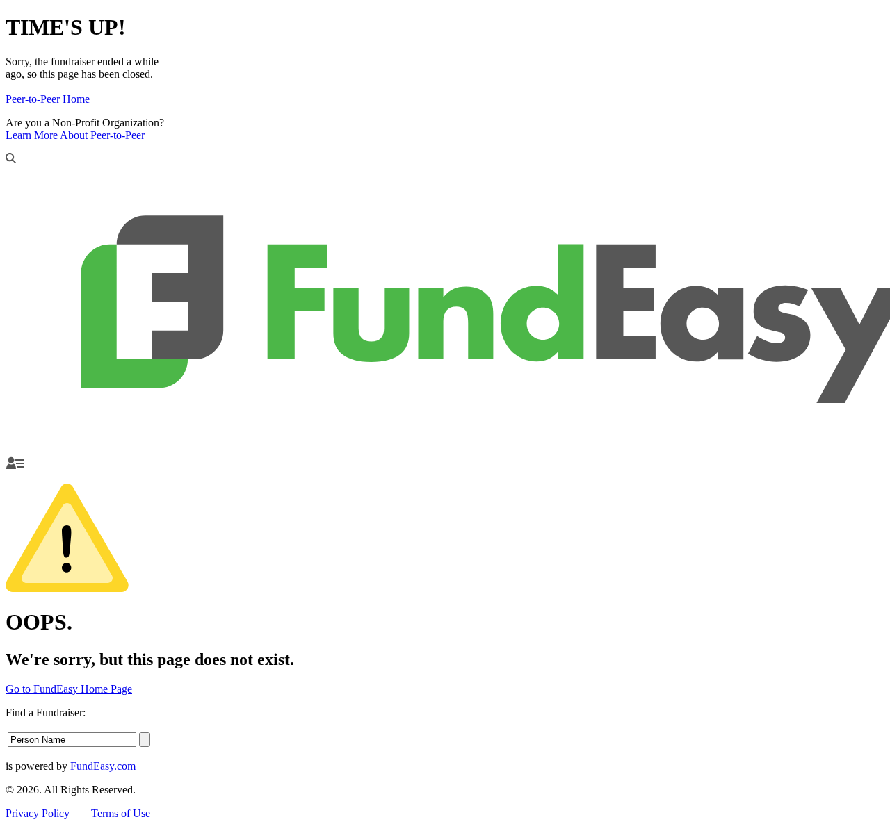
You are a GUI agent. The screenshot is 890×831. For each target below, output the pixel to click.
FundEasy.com (103, 766)
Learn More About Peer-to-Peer (75, 135)
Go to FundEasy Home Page (69, 689)
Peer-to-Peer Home (48, 99)
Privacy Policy (38, 813)
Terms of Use (120, 813)
